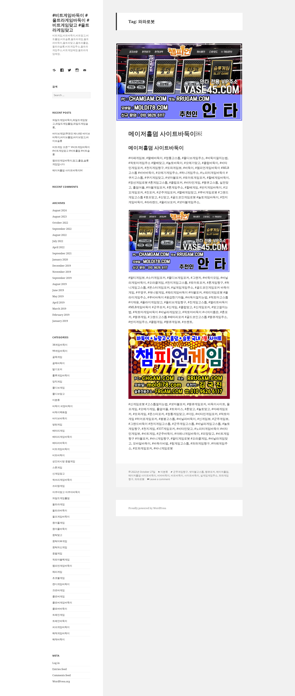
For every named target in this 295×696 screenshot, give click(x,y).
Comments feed (61, 675)
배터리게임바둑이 (62, 436)
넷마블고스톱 (196, 471)
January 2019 (60, 321)
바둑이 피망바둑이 (62, 406)
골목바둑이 (58, 363)
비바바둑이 (163, 475)
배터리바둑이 (59, 443)
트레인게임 (58, 615)
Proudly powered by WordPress (147, 508)
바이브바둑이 (59, 418)
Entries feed (59, 669)
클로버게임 (58, 596)
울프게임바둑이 (61, 516)
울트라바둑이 (59, 510)
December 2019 (61, 265)
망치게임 (57, 381)
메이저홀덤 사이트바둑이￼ (67, 170)
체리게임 (57, 572)
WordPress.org (61, 681)
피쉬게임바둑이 (61, 627)
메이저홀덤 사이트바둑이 (142, 475)
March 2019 (59, 308)
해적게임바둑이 (61, 633)
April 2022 (58, 247)
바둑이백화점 (59, 412)
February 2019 (60, 314)
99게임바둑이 (59, 351)
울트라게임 (58, 504)
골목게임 (57, 357)
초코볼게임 (58, 578)
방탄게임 (57, 424)
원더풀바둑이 (59, 529)
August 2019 (59, 284)
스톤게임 (57, 467)
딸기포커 (57, 369)
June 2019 (58, 290)
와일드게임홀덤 (61, 498)
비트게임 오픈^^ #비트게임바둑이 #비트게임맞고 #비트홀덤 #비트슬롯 (71, 150)
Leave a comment (160, 479)
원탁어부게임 (59, 541)
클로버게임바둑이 (62, 602)
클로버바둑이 (59, 608)
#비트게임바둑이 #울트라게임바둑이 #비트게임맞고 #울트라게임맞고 (70, 22)
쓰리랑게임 (58, 486)
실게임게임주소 (209, 475)
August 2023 (59, 216)
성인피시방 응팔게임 (63, 461)
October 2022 (60, 222)
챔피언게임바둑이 (62, 565)
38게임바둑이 (59, 344)
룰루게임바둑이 (61, 375)
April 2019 (58, 302)
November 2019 (61, 271)
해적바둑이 (58, 639)
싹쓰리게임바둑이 (62, 479)
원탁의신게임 (59, 547)
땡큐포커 (210, 471)
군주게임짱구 (180, 471)
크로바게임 (58, 590)
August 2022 (59, 235)
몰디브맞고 (58, 393)
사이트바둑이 (191, 475)
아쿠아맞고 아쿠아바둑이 (66, 492)
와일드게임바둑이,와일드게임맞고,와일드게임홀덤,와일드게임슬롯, (70, 123)
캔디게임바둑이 (61, 584)
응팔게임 (57, 553)
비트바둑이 (58, 455)
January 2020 (60, 259)
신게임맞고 (58, 473)
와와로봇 (139, 479)
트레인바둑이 (59, 621)
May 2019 (58, 296)
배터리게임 (58, 430)
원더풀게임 (58, 522)
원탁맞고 (57, 535)
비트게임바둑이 (61, 449)
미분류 (56, 400)
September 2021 (62, 253)
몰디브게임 (58, 387)
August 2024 (59, 210)
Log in (56, 663)
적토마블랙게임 (61, 559)
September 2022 (62, 229)
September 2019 (62, 278)
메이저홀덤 (222, 471)
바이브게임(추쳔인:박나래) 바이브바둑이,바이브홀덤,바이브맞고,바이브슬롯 (71, 137)
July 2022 (57, 241)
